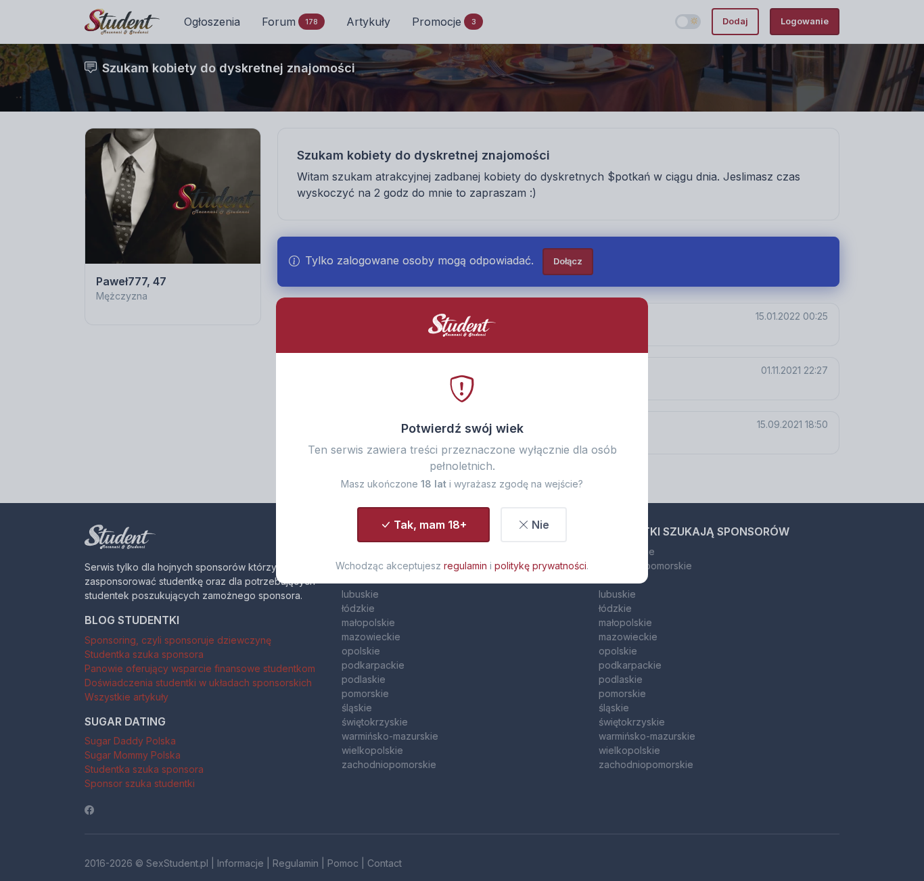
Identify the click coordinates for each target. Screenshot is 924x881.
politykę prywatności (540, 565)
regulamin (465, 565)
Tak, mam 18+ (430, 524)
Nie (540, 524)
